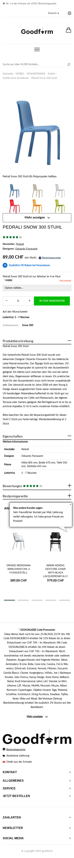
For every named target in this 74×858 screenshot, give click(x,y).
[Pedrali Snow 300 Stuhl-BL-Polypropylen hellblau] (37, 129)
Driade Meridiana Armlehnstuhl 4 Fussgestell (19, 569)
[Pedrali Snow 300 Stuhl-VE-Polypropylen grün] (60, 205)
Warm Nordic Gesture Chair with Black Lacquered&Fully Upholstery (55, 572)
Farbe (8, 280)
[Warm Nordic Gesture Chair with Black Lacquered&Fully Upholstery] (55, 542)
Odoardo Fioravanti (32, 456)
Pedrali (25, 449)
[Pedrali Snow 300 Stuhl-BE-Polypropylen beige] (37, 190)
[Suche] (68, 65)
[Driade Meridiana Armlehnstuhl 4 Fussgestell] (18, 542)
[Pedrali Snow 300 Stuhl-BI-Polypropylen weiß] (60, 190)
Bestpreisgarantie (47, 4)
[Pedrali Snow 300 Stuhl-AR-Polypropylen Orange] (37, 205)
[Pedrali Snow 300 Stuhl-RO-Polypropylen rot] (14, 205)
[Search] (37, 64)
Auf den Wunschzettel (15, 312)
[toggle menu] (37, 49)
